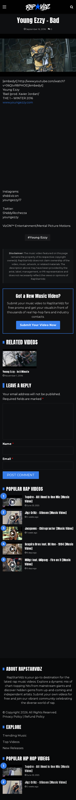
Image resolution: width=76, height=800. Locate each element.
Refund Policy (34, 716)
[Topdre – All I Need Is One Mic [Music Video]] (12, 501)
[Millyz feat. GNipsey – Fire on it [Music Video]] (12, 564)
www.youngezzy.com (18, 102)
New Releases (13, 748)
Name (8, 444)
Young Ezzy (39, 237)
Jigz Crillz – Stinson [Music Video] (45, 513)
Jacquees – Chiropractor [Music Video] (49, 528)
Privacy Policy (12, 716)
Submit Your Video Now (38, 325)
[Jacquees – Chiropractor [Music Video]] (12, 533)
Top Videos (11, 742)
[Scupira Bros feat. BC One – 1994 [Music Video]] (12, 549)
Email (8, 459)
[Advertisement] (38, 147)
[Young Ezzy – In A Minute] (20, 358)
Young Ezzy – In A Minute (16, 372)
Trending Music (15, 735)
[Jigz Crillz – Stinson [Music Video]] (12, 517)
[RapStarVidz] (38, 6)
